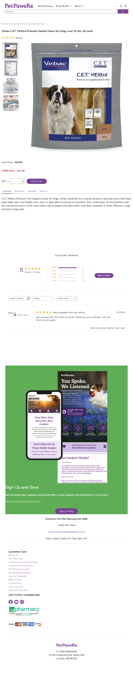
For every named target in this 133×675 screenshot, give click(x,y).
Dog (28, 23)
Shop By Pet (62, 6)
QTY (4, 181)
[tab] (11, 51)
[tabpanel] (66, 215)
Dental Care (39, 23)
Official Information (19, 590)
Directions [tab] (43, 191)
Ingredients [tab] (31, 191)
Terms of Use (15, 586)
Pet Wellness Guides (19, 569)
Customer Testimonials (21, 565)
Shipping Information (20, 572)
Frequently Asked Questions (23, 562)
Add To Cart (36, 181)
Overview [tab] (7, 191)
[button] (118, 5)
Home (5, 23)
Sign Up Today (67, 511)
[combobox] (60, 11)
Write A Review (104, 275)
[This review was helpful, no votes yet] (117, 328)
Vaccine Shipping (17, 576)
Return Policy (15, 579)
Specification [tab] (19, 191)
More (78, 6)
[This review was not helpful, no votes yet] (122, 328)
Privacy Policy (15, 583)
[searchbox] (17, 298)
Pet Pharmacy (45, 6)
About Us (13, 555)
